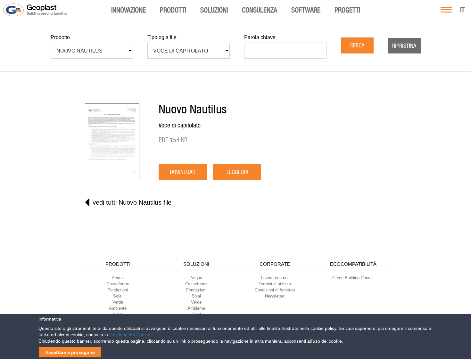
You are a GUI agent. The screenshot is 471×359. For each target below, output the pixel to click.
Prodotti (173, 10)
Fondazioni (118, 290)
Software (305, 10)
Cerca (357, 45)
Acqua (118, 277)
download (182, 171)
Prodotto (60, 37)
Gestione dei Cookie (129, 334)
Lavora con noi (274, 277)
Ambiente (118, 308)
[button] (92, 51)
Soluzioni (214, 10)
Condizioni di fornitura (275, 290)
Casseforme (118, 283)
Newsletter (275, 296)
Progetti (347, 10)
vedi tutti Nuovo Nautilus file (132, 202)
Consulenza (259, 10)
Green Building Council (353, 277)
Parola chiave (260, 37)
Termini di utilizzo (275, 283)
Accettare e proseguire (70, 352)
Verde (117, 302)
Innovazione (128, 10)
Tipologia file (162, 37)
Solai (117, 296)
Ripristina (404, 45)
